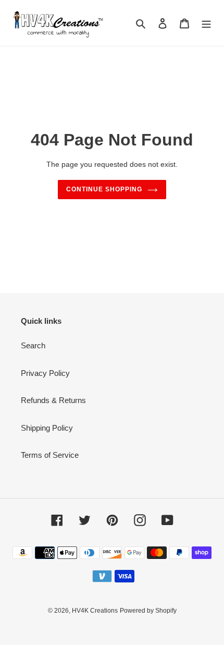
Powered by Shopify (148, 610)
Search (33, 345)
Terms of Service (50, 455)
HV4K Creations (95, 610)
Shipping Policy (47, 427)
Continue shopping (104, 189)
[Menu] (206, 23)
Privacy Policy (45, 373)
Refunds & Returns (53, 400)
